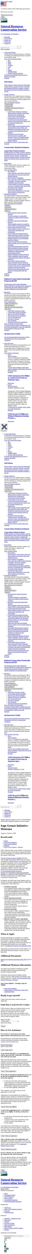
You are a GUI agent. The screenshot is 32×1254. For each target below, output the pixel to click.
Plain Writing (8, 1226)
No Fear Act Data (9, 1223)
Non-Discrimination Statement (12, 1201)
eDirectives (7, 1220)
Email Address (8, 1236)
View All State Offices (10, 170)
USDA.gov (7, 42)
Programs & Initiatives (10, 194)
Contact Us (7, 43)
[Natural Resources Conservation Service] (16, 20)
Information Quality (9, 1195)
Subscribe (7, 37)
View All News (12, 356)
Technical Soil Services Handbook (17, 322)
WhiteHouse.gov (9, 1212)
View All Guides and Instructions (13, 324)
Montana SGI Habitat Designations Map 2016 (14, 959)
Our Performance (9, 1196)
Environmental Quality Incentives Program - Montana (16, 979)
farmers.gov (7, 40)
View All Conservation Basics (12, 59)
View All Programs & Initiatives (13, 203)
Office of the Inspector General (13, 1209)
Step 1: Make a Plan (6, 1050)
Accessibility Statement (10, 1200)
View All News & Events (11, 353)
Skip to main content (6, 1)
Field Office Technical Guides (16, 311)
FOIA (6, 1193)
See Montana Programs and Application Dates (18, 946)
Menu (2, 17)
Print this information (7, 1045)
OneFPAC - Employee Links (12, 1218)
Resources (7, 292)
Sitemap (6, 1230)
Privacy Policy (8, 1198)
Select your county (6, 1023)
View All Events (12, 386)
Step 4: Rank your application (9, 1136)
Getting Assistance (9, 94)
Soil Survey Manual (13, 319)
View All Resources (9, 302)
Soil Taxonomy (12, 320)
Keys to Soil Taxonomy (14, 317)
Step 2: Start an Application (8, 1071)
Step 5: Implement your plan (8, 1149)
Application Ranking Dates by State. (13, 1144)
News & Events (8, 343)
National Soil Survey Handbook (17, 315)
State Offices (7, 163)
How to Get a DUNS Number (16, 314)
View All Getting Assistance (12, 102)
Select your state (5, 1019)
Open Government (9, 1225)
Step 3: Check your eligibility (8, 1106)
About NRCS (8, 38)
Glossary (6, 1221)
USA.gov (7, 1211)
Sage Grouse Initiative (10, 988)
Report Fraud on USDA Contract (13, 1228)
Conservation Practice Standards (17, 312)
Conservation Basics (10, 52)
